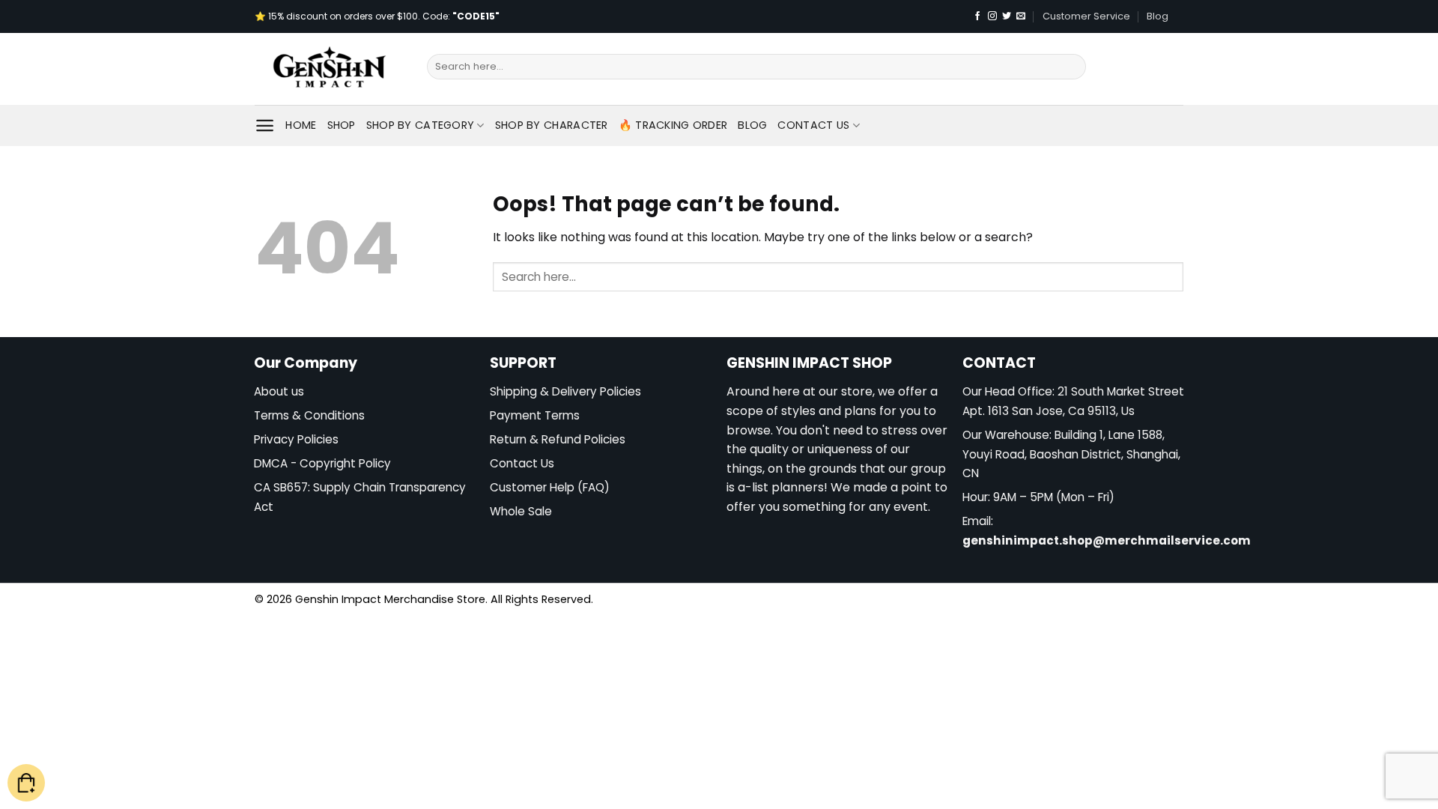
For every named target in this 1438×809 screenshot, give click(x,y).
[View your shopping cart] (26, 783)
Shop (341, 125)
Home (300, 125)
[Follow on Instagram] (992, 16)
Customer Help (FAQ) (550, 487)
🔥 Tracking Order (673, 125)
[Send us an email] (1020, 16)
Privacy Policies (296, 439)
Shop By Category (420, 125)
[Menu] (265, 125)
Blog (1157, 16)
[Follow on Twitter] (1006, 16)
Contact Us (813, 125)
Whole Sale (521, 511)
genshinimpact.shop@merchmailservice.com (1106, 540)
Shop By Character (551, 125)
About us (279, 391)
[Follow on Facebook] (977, 16)
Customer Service (1086, 16)
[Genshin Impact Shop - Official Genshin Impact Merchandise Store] (329, 69)
